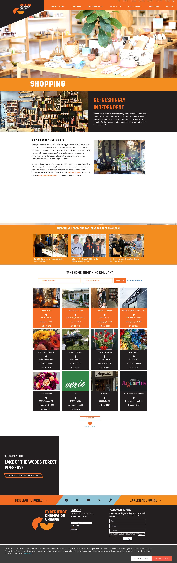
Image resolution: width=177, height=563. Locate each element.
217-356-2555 (105, 326)
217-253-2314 (46, 368)
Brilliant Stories (58, 6)
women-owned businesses (47, 175)
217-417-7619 (75, 326)
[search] (173, 1)
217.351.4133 (74, 516)
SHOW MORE (90, 418)
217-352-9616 (46, 409)
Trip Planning (154, 6)
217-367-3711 (46, 326)
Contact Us (76, 510)
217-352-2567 (105, 405)
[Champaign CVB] (50, 520)
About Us (169, 6)
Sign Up (127, 539)
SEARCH (119, 281)
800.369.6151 (83, 516)
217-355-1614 (75, 409)
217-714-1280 (75, 368)
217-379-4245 (105, 368)
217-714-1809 (133, 368)
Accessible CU (115, 6)
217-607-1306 (134, 326)
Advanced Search (133, 281)
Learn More (28, 553)
